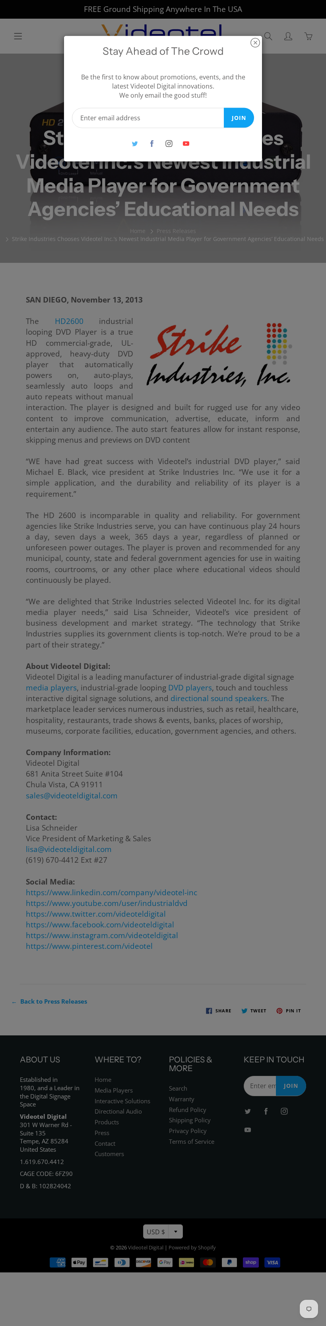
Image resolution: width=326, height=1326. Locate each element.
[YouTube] (186, 143)
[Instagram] (169, 143)
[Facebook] (152, 143)
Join (239, 117)
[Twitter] (135, 143)
